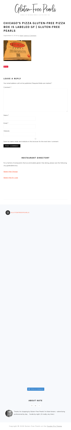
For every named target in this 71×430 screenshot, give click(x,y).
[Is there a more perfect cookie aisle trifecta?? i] (50, 225)
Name (6, 115)
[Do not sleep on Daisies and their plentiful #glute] (50, 361)
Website (7, 131)
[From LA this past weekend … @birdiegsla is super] (50, 378)
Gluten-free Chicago (11, 171)
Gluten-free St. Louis (11, 178)
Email (6, 123)
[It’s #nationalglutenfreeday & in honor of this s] (20, 310)
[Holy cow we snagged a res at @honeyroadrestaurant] (20, 378)
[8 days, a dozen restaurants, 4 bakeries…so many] (20, 361)
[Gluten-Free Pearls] (35, 17)
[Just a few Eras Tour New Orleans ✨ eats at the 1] (20, 225)
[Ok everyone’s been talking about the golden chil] (20, 242)
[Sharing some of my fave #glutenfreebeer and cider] (50, 259)
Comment (7, 87)
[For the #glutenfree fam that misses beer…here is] (20, 259)
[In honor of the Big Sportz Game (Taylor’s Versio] (20, 276)
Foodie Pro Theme (54, 426)
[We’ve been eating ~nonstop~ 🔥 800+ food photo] (20, 344)
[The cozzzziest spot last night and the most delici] (50, 293)
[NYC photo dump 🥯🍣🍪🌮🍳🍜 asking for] (50, 276)
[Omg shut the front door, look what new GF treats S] (50, 327)
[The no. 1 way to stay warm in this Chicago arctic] (20, 293)
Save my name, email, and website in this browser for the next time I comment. (31, 141)
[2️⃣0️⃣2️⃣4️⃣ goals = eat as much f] (20, 327)
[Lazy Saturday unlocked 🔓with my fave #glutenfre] (50, 310)
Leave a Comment (29, 35)
